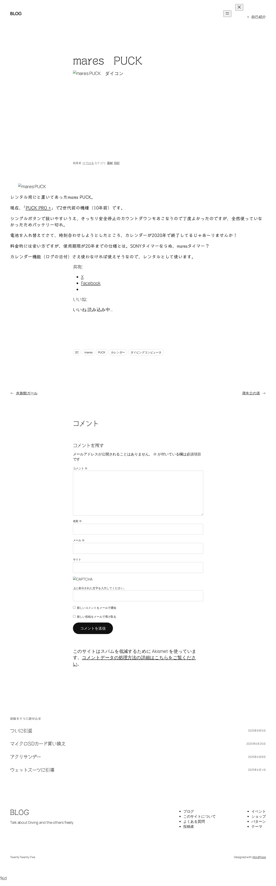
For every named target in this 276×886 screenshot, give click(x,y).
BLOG (15, 14)
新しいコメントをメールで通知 (96, 608)
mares (88, 352)
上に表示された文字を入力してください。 (99, 588)
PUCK (101, 352)
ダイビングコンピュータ (146, 352)
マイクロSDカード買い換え (37, 744)
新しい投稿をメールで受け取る (96, 616)
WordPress (259, 857)
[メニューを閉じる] (239, 7)
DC (77, 352)
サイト (77, 559)
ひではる (88, 163)
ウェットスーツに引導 (32, 770)
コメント (80, 468)
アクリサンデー (25, 757)
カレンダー (118, 352)
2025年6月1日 (257, 769)
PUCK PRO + (38, 208)
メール (79, 540)
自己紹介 (258, 16)
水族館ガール (27, 393)
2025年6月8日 (257, 756)
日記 (117, 163)
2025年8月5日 (257, 730)
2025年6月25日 (256, 743)
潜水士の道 (251, 393)
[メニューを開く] (227, 13)
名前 (77, 521)
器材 (110, 163)
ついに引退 (21, 731)
